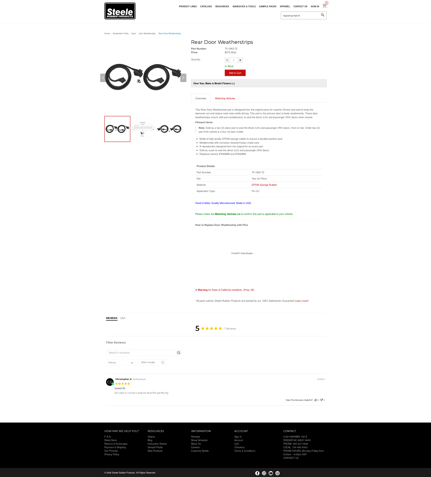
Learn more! (301, 300)
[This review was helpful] (316, 400)
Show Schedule (199, 440)
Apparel (285, 6)
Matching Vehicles (225, 98)
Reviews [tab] (112, 318)
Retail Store (110, 440)
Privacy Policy (111, 454)
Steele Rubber (121, 11)
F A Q (107, 436)
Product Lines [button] (188, 6)
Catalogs (206, 6)
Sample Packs (267, 6)
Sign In (315, 6)
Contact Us (300, 6)
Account (238, 440)
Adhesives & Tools (244, 6)
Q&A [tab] (122, 318)
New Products (155, 450)
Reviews (195, 436)
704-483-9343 (299, 447)
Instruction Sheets (157, 443)
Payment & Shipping (115, 447)
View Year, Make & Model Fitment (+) (214, 83)
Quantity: (196, 59)
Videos (151, 436)
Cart (236, 443)
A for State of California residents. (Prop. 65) (224, 289)
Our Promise (111, 450)
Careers (195, 447)
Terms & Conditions (244, 450)
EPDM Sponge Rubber (264, 184)
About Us (196, 443)
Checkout (239, 447)
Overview (200, 98)
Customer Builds (200, 450)
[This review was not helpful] (322, 400)
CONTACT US (291, 457)
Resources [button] (222, 6)
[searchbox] (141, 352)
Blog (150, 440)
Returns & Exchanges (115, 443)
